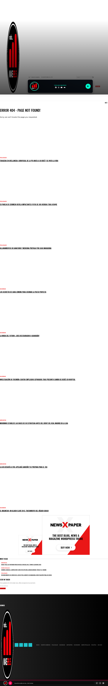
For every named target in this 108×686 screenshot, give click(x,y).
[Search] (93, 77)
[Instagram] (21, 645)
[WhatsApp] (26, 645)
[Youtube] (30, 645)
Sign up (3, 588)
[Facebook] (16, 645)
